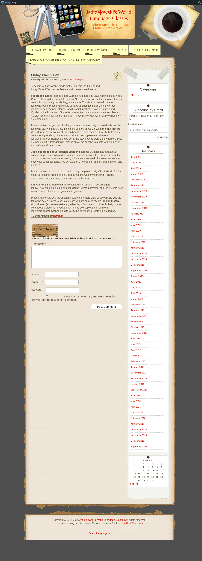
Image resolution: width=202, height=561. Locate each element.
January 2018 (137, 310)
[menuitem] (5, 2)
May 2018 (136, 287)
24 (153, 477)
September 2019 (139, 208)
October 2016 (137, 384)
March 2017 (137, 355)
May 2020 (136, 162)
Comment (38, 244)
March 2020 (137, 174)
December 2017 (139, 316)
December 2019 (139, 191)
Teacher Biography (144, 50)
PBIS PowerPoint (99, 50)
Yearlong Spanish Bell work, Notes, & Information (64, 59)
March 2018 (137, 299)
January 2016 (137, 424)
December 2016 (139, 372)
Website (36, 290)
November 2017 (139, 321)
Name (37, 274)
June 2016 (136, 395)
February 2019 (138, 242)
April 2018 (136, 293)
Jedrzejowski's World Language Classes (108, 15)
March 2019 (137, 236)
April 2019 (136, 230)
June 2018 (136, 282)
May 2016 (136, 401)
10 (153, 470)
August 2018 (137, 276)
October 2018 (137, 265)
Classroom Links (71, 50)
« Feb (131, 483)
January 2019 (137, 248)
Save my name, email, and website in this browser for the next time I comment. (73, 298)
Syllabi (121, 50)
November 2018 (139, 259)
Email (37, 282)
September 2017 (139, 333)
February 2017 (138, 361)
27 (135, 480)
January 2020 (137, 185)
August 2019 (137, 213)
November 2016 (139, 378)
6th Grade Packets (41, 50)
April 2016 (136, 406)
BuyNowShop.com (132, 523)
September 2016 (139, 389)
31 (153, 480)
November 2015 (139, 435)
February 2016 (138, 418)
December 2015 (139, 429)
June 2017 (136, 338)
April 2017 (136, 350)
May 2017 (136, 344)
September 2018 (139, 270)
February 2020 (138, 179)
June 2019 (136, 219)
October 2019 (137, 202)
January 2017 (137, 367)
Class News (74, 79)
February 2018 (138, 304)
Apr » (138, 483)
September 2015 (139, 446)
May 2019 (136, 225)
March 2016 (137, 412)
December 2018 (139, 253)
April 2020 (136, 168)
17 (153, 474)
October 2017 (137, 327)
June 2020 (136, 157)
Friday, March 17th (45, 75)
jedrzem (58, 215)
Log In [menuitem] (15, 2)
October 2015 (137, 441)
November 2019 (139, 196)
